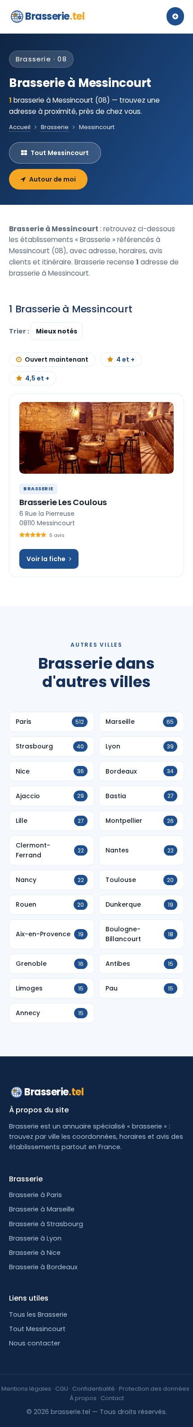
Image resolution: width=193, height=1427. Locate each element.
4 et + (125, 359)
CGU (61, 1388)
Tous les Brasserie (38, 1314)
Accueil (20, 127)
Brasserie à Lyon (35, 1238)
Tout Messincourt (60, 152)
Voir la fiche (46, 558)
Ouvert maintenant (56, 359)
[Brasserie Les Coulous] (96, 438)
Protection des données (154, 1388)
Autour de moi (52, 179)
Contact (112, 1398)
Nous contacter (34, 1343)
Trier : (20, 331)
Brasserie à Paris (35, 1194)
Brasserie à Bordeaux (43, 1267)
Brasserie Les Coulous (63, 502)
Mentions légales (26, 1388)
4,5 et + (37, 378)
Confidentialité (93, 1388)
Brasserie (54, 16)
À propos (83, 1398)
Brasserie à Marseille (42, 1209)
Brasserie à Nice (35, 1252)
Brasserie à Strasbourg (46, 1223)
